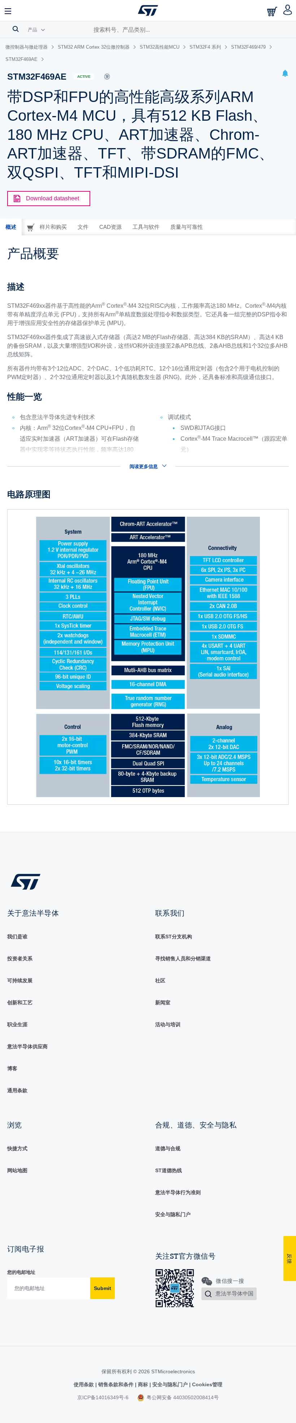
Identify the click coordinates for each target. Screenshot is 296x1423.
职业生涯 (17, 1024)
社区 (160, 980)
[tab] (11, 227)
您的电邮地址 (21, 1272)
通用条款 (17, 1090)
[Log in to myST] (287, 10)
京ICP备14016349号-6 (103, 1397)
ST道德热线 (168, 1170)
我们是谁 (17, 936)
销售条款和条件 (116, 1384)
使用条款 (84, 1384)
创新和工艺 (19, 1002)
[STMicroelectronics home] (148, 10)
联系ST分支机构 (173, 936)
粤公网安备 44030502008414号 (182, 1397)
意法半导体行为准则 (178, 1192)
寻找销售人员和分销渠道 (183, 958)
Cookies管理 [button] (206, 1384)
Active (84, 77)
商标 (142, 1384)
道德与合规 (167, 1148)
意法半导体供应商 (27, 1046)
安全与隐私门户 (173, 1214)
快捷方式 (17, 1148)
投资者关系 (19, 958)
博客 (12, 1068)
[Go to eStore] (273, 11)
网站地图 (17, 1170)
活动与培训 (167, 1024)
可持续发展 (19, 980)
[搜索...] (15, 28)
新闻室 (162, 1002)
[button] (8, 10)
